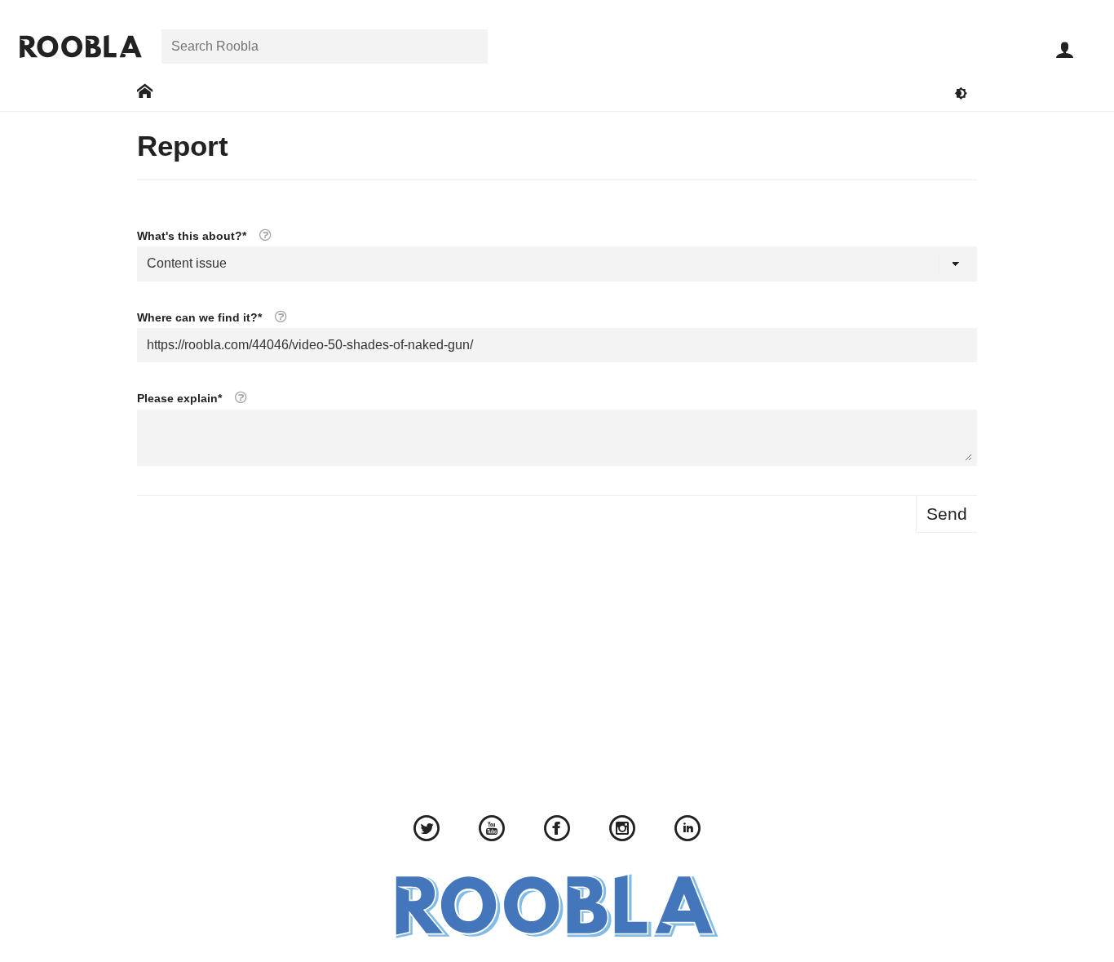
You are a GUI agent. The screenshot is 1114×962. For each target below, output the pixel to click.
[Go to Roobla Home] (81, 46)
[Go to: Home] (144, 91)
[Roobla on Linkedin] (687, 830)
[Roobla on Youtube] (492, 830)
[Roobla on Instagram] (622, 830)
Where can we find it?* (201, 317)
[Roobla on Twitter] (426, 830)
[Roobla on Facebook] (557, 830)
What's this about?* (193, 235)
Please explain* (181, 398)
